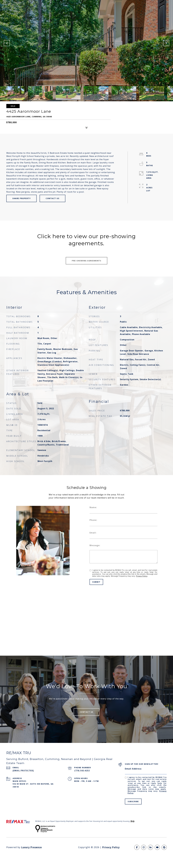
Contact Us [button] (52, 198)
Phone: (93, 520)
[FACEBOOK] (136, 847)
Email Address (133, 768)
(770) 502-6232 (82, 770)
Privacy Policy (141, 576)
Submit (96, 582)
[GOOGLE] (164, 847)
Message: (95, 545)
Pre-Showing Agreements (86, 260)
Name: (93, 507)
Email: (93, 532)
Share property (21, 198)
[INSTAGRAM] (143, 847)
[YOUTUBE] (157, 847)
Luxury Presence (31, 847)
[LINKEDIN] (150, 847)
